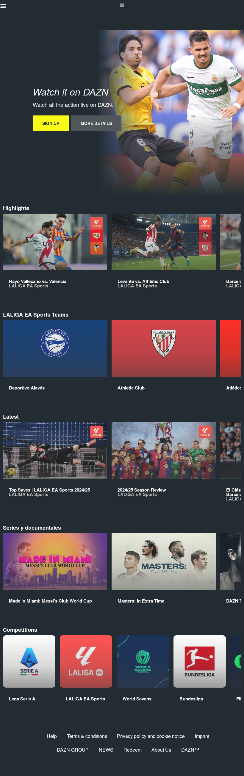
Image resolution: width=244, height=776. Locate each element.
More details (96, 123)
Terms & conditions (87, 736)
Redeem (132, 749)
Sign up (50, 123)
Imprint (202, 736)
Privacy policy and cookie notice (151, 736)
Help (52, 736)
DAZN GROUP (73, 749)
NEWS (106, 749)
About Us (161, 749)
